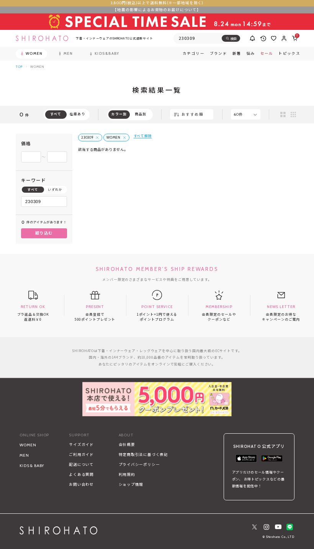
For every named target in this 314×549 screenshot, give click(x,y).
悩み (250, 54)
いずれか (55, 190)
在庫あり (77, 114)
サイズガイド (81, 444)
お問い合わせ (81, 484)
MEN (24, 455)
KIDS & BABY (32, 465)
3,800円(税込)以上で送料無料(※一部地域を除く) (157, 3)
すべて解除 (143, 136)
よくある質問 (81, 474)
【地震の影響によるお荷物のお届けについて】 (157, 10)
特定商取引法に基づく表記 (143, 454)
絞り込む (44, 233)
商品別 (141, 114)
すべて (33, 190)
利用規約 (127, 474)
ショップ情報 (131, 484)
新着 (236, 54)
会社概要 (127, 444)
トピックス (289, 54)
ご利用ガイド (81, 454)
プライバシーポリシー (139, 464)
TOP (19, 67)
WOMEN (28, 444)
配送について (81, 464)
